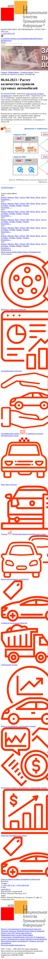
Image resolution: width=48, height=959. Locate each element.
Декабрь (26, 205)
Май (27, 197)
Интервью (38, 39)
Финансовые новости (23, 933)
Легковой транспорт (8, 931)
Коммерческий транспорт (31, 929)
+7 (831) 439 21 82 (8, 885)
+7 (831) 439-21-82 (8, 33)
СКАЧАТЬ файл (7, 188)
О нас (3, 39)
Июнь (32, 197)
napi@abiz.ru (5, 889)
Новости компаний (37, 931)
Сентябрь (4, 205)
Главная (4, 72)
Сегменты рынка (26, 72)
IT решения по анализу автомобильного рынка (23, 938)
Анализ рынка (6, 937)
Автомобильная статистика (22, 937)
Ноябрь (19, 205)
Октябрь (12, 205)
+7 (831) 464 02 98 (22, 885)
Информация (6, 935)
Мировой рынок (23, 931)
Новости (9, 39)
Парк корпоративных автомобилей (14, 941)
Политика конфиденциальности (13, 945)
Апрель (22, 197)
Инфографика (28, 39)
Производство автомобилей (36, 939)
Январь (3, 197)
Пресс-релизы (18, 39)
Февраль (10, 197)
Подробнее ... (6, 199)
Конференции (6, 41)
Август (43, 197)
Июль (38, 197)
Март (17, 197)
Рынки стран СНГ (8, 933)
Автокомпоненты (14, 929)
